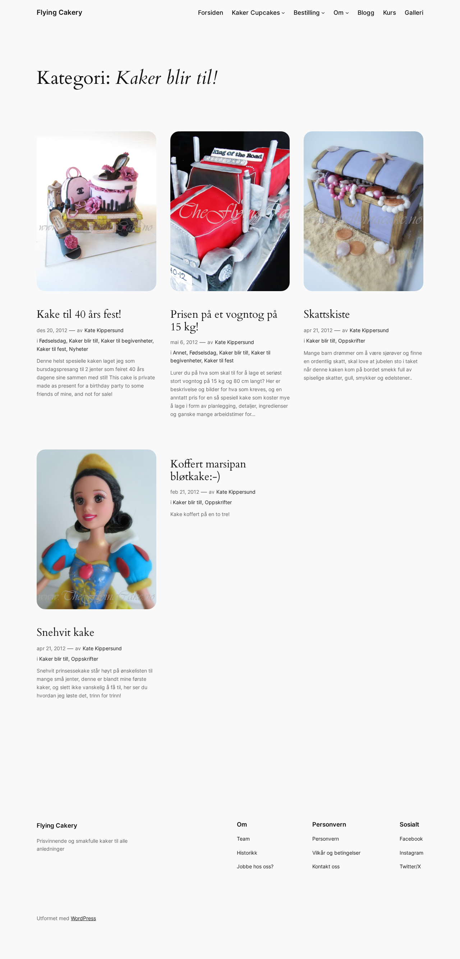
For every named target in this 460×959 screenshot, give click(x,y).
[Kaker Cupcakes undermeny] (283, 12)
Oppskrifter (351, 341)
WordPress (83, 918)
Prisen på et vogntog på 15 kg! (223, 321)
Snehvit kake (66, 632)
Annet (180, 352)
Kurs (389, 12)
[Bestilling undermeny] (323, 12)
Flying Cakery (59, 12)
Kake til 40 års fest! (79, 314)
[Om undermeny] (347, 12)
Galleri (414, 12)
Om (339, 12)
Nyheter (78, 349)
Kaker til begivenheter (126, 341)
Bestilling (307, 12)
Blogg (366, 12)
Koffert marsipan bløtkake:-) (208, 471)
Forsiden (210, 12)
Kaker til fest (51, 349)
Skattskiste (327, 314)
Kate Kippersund (104, 330)
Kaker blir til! (83, 341)
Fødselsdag (52, 341)
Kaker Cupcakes (256, 12)
